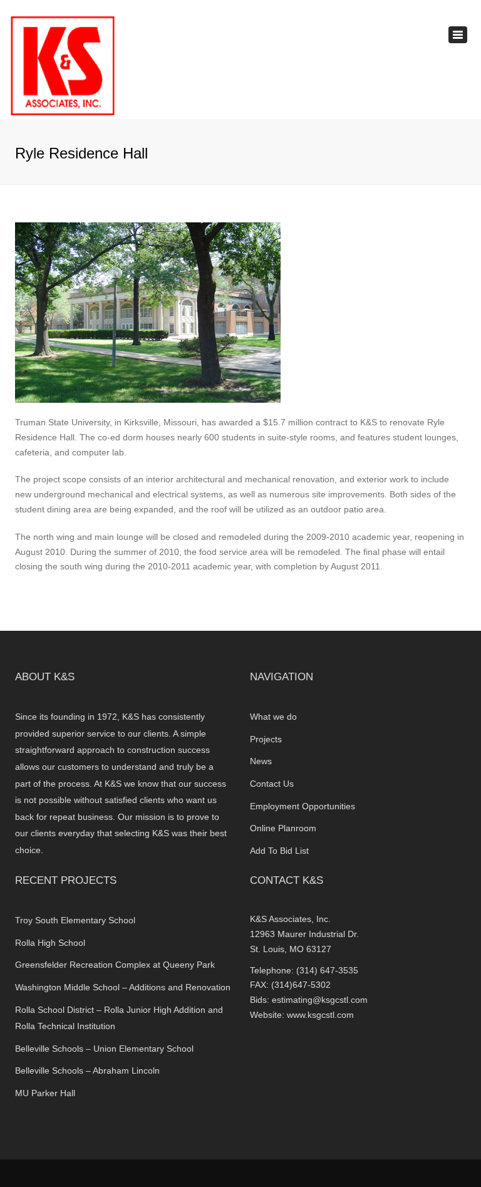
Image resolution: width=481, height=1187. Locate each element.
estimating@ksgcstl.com (320, 1000)
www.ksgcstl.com (320, 1015)
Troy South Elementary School (75, 920)
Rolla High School (50, 943)
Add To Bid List (279, 851)
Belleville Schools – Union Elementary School (104, 1049)
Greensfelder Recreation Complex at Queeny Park (116, 965)
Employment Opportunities (302, 806)
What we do (273, 717)
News (261, 761)
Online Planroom (283, 828)
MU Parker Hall (45, 1093)
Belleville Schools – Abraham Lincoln (87, 1070)
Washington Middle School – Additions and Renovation (122, 987)
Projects (266, 739)
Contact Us (272, 784)
